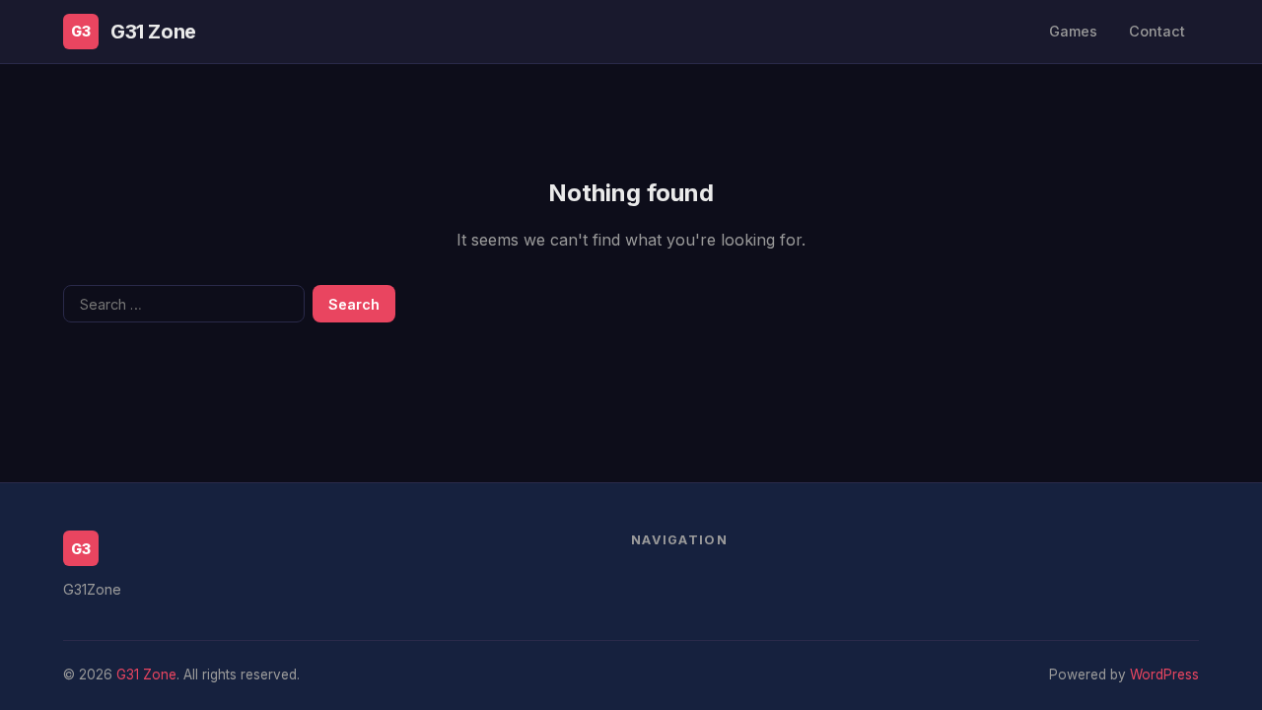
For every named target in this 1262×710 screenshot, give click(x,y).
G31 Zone (153, 31)
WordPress (1164, 674)
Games (1073, 31)
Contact (1157, 31)
